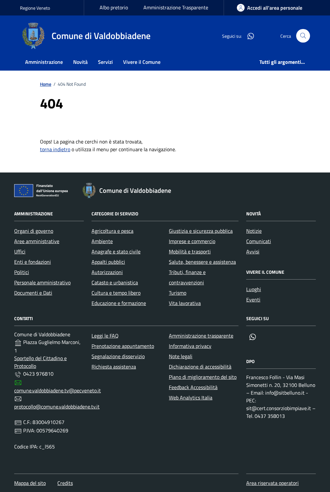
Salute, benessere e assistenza (202, 262)
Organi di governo (33, 231)
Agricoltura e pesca (112, 231)
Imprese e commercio (192, 241)
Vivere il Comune (141, 62)
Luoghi (253, 289)
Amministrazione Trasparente (175, 7)
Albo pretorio (114, 7)
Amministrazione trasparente (201, 335)
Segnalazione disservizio (118, 356)
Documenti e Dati (33, 293)
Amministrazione (44, 62)
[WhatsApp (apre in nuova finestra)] (248, 36)
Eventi (253, 299)
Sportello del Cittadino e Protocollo (40, 362)
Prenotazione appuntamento (123, 346)
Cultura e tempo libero (116, 293)
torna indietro (55, 149)
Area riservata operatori (272, 483)
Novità (80, 62)
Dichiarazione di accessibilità (200, 366)
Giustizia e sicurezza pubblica (201, 231)
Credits (65, 483)
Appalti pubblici (108, 262)
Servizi (105, 62)
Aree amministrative (36, 241)
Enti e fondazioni (32, 262)
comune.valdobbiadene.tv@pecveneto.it (57, 390)
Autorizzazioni (107, 272)
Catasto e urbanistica (115, 282)
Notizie (254, 231)
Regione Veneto (35, 8)
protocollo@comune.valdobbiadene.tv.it (57, 406)
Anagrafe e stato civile (116, 251)
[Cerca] (303, 36)
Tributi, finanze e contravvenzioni (187, 277)
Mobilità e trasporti (190, 251)
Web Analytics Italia (190, 397)
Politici (21, 272)
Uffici (19, 251)
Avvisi (252, 251)
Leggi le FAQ (105, 335)
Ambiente (102, 241)
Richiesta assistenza (114, 366)
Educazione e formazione (119, 303)
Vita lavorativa (185, 303)
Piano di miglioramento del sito (203, 377)
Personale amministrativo (42, 282)
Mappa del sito (30, 483)
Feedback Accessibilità (193, 387)
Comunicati (258, 241)
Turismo (177, 293)
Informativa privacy (190, 346)
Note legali (180, 356)
